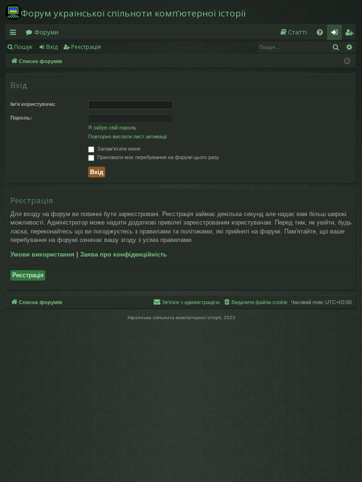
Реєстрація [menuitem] (351, 34)
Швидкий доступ (14, 34)
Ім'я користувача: (33, 104)
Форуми (46, 32)
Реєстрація (86, 47)
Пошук (23, 47)
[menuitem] (293, 32)
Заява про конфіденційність (123, 254)
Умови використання (42, 254)
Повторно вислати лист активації (127, 136)
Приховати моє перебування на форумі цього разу (157, 157)
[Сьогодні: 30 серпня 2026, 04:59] (347, 61)
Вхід (52, 47)
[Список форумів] (13, 12)
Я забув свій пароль (112, 127)
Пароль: (21, 117)
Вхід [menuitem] (337, 34)
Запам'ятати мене (118, 149)
